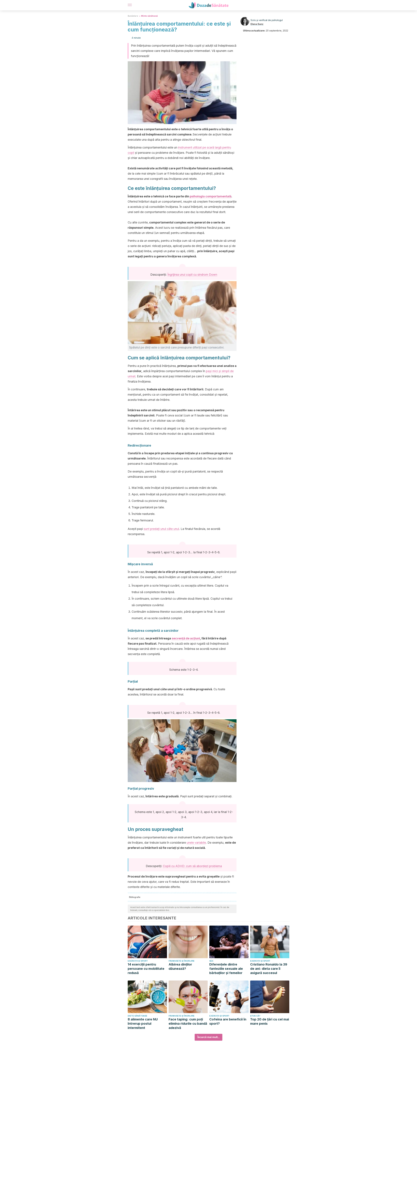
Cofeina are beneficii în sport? (227, 1021)
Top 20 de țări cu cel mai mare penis (269, 1021)
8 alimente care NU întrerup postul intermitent (143, 1023)
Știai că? (255, 1016)
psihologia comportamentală (210, 196)
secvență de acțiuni (186, 638)
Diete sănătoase (137, 1016)
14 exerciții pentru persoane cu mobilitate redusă (146, 968)
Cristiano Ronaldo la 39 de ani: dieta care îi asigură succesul (268, 968)
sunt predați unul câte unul (161, 529)
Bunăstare (133, 16)
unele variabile (196, 842)
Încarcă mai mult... (208, 1037)
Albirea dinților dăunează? (180, 966)
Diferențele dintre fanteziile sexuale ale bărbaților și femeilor (226, 968)
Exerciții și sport (138, 961)
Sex (211, 961)
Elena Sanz (257, 24)
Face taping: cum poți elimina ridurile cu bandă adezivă (188, 1023)
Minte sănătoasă (149, 16)
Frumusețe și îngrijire (181, 961)
